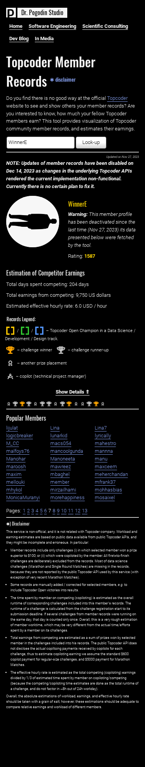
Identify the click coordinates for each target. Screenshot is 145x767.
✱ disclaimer (63, 79)
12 (77, 511)
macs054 (60, 443)
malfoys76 (17, 451)
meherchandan (111, 474)
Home (15, 26)
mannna (104, 451)
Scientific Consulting (105, 26)
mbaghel (60, 474)
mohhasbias (108, 490)
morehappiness (67, 497)
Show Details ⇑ (73, 392)
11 (70, 511)
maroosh (16, 466)
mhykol (14, 490)
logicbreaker (19, 435)
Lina (55, 428)
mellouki (15, 482)
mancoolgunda (66, 451)
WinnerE (77, 204)
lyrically (103, 435)
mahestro (105, 443)
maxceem (106, 466)
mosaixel (105, 497)
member (59, 482)
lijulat (12, 428)
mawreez (60, 466)
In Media (44, 38)
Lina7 (101, 428)
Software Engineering (52, 26)
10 (64, 511)
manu (101, 459)
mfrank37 (105, 482)
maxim (14, 474)
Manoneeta (62, 459)
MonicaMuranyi (23, 497)
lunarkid (58, 435)
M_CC (12, 443)
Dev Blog (19, 38)
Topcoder (117, 98)
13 (84, 511)
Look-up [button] (91, 142)
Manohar (16, 459)
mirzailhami (63, 490)
